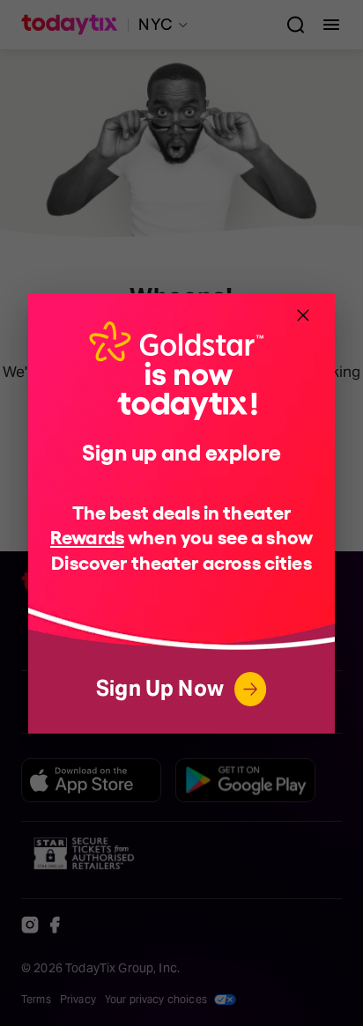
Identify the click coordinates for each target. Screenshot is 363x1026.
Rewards (87, 536)
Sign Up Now (160, 688)
